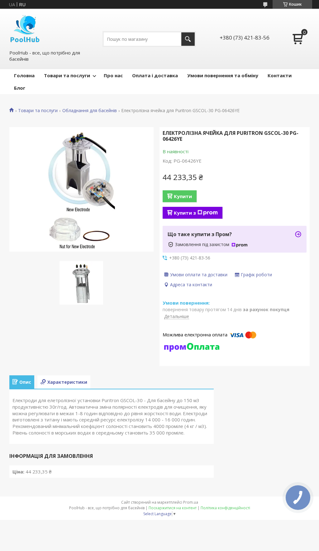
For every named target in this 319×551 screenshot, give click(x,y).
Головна (24, 75)
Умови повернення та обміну (222, 75)
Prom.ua (190, 502)
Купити (183, 196)
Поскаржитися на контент (173, 508)
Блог (19, 88)
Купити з (185, 213)
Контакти (280, 75)
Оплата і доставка (155, 75)
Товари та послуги (67, 75)
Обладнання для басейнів (89, 110)
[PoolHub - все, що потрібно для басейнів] (24, 29)
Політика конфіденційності (225, 508)
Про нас (113, 75)
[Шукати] (188, 39)
